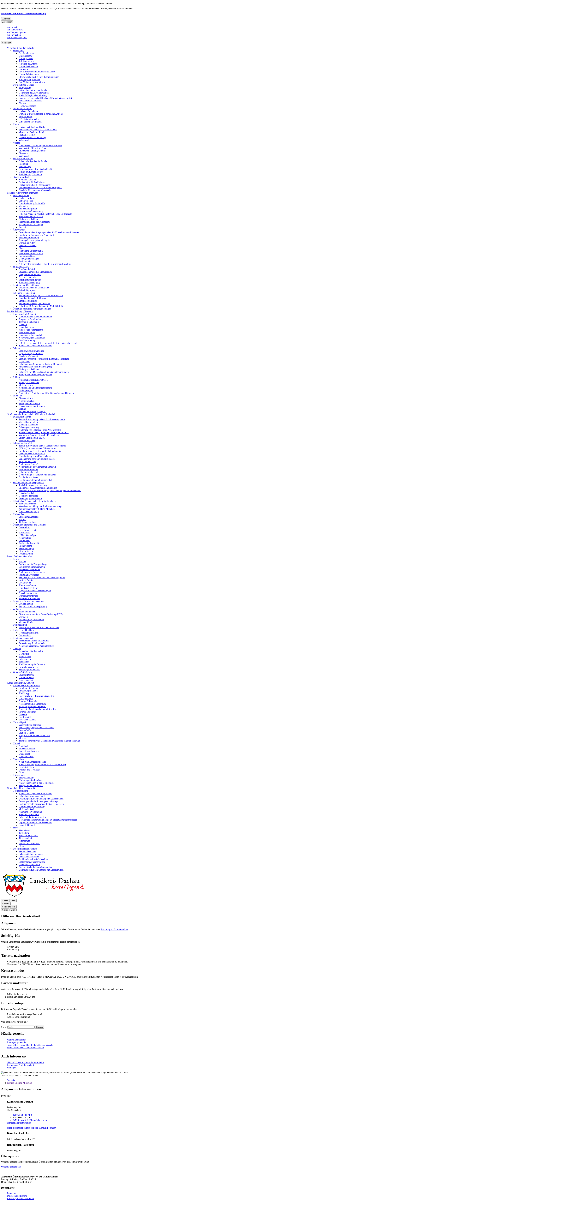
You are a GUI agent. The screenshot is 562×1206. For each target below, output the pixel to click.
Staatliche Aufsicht (21, 177)
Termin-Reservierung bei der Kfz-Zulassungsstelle (42, 419)
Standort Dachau (26, 675)
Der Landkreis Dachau (23, 85)
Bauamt (22, 561)
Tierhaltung (24, 833)
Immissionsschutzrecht (29, 751)
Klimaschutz (18, 775)
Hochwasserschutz (27, 106)
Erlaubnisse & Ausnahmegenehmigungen (38, 488)
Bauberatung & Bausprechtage (33, 564)
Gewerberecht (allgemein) (31, 651)
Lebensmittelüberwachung (25, 848)
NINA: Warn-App (27, 535)
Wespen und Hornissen (29, 769)
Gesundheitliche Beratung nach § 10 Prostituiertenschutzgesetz (48, 819)
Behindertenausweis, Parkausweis (34, 303)
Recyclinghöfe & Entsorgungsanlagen (36, 696)
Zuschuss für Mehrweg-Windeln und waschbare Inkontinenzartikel (49, 740)
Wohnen (17, 609)
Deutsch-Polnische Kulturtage (32, 137)
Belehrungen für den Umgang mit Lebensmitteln (41, 798)
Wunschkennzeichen (28, 422)
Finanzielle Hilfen (21, 195)
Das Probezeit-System (29, 477)
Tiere (15, 827)
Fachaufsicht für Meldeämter (32, 182)
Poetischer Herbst (27, 135)
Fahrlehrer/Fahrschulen (29, 472)
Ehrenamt (23, 153)
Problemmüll (25, 717)
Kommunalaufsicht (27, 179)
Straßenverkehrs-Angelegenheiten (28, 482)
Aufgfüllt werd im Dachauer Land (34, 735)
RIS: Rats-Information (29, 119)
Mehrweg (23, 738)
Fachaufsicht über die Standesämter (35, 185)
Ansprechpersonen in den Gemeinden (36, 783)
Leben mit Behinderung (24, 293)
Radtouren (23, 164)
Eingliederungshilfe (28, 208)
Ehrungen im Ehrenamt (29, 403)
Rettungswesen (26, 553)
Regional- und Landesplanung (33, 606)
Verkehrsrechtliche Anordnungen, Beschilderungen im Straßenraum (50, 490)
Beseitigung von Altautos (30, 498)
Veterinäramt (24, 830)
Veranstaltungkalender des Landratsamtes (38, 129)
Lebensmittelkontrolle (29, 856)
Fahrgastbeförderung (28, 469)
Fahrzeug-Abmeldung (29, 427)
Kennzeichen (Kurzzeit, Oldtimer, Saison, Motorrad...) (44, 432)
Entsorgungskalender (28, 690)
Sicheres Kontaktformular (19, 1123)
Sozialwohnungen (27, 611)
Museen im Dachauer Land (31, 132)
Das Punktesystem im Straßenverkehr (36, 480)
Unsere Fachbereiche (28, 66)
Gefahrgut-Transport (28, 495)
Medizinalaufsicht (27, 809)
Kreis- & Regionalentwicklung (33, 95)
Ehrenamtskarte (26, 398)
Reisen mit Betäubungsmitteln (32, 817)
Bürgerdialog (25, 87)
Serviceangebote (26, 680)
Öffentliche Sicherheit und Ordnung (29, 524)
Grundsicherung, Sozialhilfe (32, 203)
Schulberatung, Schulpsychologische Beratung (40, 364)
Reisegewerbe (25, 659)
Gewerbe (17, 648)
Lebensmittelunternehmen (31, 854)
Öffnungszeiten (26, 58)
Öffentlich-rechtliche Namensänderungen (32, 308)
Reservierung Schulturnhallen (32, 643)
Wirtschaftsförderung (22, 672)
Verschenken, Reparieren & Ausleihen (36, 727)
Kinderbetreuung (26, 327)
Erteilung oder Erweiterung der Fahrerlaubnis (40, 451)
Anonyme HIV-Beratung (30, 812)
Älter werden (19, 229)
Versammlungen (26, 548)
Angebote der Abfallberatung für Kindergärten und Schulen (46, 393)
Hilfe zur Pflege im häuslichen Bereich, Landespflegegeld (45, 214)
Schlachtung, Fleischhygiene (32, 862)
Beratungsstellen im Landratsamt (34, 287)
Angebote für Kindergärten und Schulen (37, 709)
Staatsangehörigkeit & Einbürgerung (35, 272)
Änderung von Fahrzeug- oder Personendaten (40, 430)
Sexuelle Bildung (27, 825)
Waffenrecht (24, 540)
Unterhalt (23, 324)
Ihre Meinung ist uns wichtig (32, 82)
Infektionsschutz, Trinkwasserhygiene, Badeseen (41, 804)
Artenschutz (24, 841)
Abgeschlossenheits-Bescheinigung (35, 590)
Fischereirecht (25, 546)
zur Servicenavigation (17, 37)
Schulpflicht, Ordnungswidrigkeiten (35, 374)
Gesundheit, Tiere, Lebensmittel (21, 788)
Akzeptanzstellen (27, 401)
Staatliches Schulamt (28, 356)
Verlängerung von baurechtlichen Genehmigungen (42, 577)
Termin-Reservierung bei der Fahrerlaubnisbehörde (42, 445)
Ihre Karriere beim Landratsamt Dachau (37, 71)
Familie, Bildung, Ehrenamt (20, 311)
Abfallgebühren (26, 698)
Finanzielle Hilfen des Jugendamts (34, 222)
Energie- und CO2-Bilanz (31, 785)
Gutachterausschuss (28, 593)
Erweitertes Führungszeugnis (32, 150)
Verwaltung (18, 50)
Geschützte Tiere (26, 767)
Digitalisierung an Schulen (31, 353)
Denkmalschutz (20, 625)
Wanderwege (25, 166)
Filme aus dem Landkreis (30, 100)
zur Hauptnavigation (16, 32)
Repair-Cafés (25, 730)
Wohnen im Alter (27, 243)
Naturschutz (18, 759)
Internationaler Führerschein (32, 453)
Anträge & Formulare (29, 701)
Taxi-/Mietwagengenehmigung (33, 485)
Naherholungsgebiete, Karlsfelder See (36, 169)
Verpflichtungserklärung (30, 279)
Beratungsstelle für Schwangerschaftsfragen (39, 801)
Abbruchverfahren (27, 585)
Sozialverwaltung (27, 198)
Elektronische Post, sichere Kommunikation (39, 77)
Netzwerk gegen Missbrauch (32, 337)
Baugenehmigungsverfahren (32, 567)
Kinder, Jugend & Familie (25, 314)
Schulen (16, 348)
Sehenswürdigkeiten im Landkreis (34, 161)
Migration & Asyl (21, 266)
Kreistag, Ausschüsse (28, 111)
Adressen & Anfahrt (28, 63)
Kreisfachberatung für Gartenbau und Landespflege (42, 764)
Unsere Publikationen (29, 74)
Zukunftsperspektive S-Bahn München (37, 509)
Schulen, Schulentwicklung (31, 351)
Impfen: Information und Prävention (35, 822)
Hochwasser (24, 532)
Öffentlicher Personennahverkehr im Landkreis (34, 501)
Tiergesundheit (25, 838)
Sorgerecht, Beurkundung (31, 319)
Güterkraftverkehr (27, 493)
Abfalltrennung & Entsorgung (32, 704)
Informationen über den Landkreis (34, 90)
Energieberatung (26, 777)
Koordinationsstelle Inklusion (32, 298)
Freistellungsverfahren (29, 575)
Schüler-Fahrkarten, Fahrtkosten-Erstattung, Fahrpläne (44, 359)
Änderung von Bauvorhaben (32, 572)
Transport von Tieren (28, 835)
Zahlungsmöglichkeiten (29, 79)
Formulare (23, 69)
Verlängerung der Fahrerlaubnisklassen (37, 459)
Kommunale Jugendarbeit (30, 335)
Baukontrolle (25, 582)
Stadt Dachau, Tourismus (30, 174)
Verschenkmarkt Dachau (30, 725)
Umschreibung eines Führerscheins (35, 456)
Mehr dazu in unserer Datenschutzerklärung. (23, 13)
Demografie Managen (29, 258)
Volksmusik (24, 140)
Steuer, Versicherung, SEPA (32, 438)
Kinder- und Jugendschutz (31, 330)
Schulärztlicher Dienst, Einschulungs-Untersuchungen (44, 372)
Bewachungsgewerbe (29, 667)
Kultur (16, 124)
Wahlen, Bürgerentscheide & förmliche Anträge (41, 114)
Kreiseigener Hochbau (23, 630)
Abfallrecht (24, 746)
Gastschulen (24, 361)
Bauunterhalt (25, 635)
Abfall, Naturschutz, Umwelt (20, 683)
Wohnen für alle (26, 622)
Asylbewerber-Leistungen (31, 224)
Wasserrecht (24, 754)
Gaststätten (24, 654)
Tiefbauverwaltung (27, 522)
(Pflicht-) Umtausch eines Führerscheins (37, 448)
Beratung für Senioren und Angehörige (37, 235)
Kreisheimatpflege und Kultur (32, 127)
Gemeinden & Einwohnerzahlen (34, 92)
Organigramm (25, 56)
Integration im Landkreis (30, 274)
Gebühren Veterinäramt (29, 864)
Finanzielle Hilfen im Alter (31, 216)
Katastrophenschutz (28, 530)
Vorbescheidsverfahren (29, 569)
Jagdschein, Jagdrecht (29, 543)
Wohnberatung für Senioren (31, 619)
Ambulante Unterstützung (31, 251)
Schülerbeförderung (28, 503)
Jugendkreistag (25, 116)
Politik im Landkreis (22, 108)
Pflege (22, 248)
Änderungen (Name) (28, 464)
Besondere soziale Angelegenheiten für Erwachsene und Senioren (49, 232)
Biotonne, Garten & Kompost (32, 706)
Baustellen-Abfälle (27, 719)
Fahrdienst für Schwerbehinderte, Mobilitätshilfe (41, 306)
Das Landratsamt (26, 53)
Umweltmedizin (26, 756)
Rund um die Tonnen (28, 688)
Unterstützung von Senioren (32, 406)
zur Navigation (14, 35)
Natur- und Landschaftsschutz (32, 762)
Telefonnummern (27, 61)
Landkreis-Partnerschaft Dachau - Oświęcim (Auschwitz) (45, 98)
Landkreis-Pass (26, 200)
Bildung (16, 377)
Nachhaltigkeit (19, 722)
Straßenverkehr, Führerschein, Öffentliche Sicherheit (31, 414)
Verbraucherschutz (27, 851)
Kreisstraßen (18, 514)
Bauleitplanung (26, 603)
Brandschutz (24, 527)
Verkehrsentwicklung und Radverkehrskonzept (40, 506)
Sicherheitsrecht (26, 551)
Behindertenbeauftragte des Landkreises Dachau (41, 295)
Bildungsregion (26, 390)
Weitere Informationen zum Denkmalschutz (39, 627)
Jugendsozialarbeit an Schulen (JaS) (35, 366)
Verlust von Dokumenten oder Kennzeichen (39, 435)
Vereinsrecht (24, 156)
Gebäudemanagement (23, 638)
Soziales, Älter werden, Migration (22, 193)
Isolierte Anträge (26, 580)
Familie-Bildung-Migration (19, 1083)
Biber (21, 772)
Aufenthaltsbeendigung (29, 282)
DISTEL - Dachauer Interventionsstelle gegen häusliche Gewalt (48, 343)
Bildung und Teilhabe (29, 219)
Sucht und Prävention (29, 814)
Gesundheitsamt (20, 791)
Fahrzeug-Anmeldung (29, 424)
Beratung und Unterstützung (26, 285)
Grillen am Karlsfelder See (31, 171)
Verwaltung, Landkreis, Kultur (21, 48)
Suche (4, 1027)
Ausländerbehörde (27, 269)
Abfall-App (24, 693)
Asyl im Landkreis (27, 277)
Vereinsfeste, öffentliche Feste (32, 148)
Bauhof (22, 519)
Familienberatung (27, 340)
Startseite (11, 1080)
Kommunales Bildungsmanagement (35, 387)
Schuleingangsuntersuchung (32, 796)
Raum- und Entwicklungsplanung (28, 601)
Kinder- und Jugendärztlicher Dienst (35, 345)
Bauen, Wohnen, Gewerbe (19, 556)
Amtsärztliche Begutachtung (32, 806)
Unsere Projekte (26, 677)
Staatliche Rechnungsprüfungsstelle (35, 190)
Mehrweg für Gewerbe (29, 669)
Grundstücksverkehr (28, 588)
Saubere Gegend (26, 733)
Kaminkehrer (25, 538)
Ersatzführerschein (27, 461)
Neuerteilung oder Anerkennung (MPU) (37, 467)
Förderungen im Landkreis (31, 780)
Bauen (16, 559)
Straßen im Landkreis (28, 517)
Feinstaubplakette (27, 440)
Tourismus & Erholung (23, 158)
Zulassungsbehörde (22, 416)
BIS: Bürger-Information (30, 121)
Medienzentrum (26, 385)
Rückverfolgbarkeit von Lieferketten (35, 867)
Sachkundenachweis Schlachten (33, 859)
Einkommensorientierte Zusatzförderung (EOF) (40, 614)
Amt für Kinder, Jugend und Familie (35, 316)
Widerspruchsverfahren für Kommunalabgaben (40, 187)
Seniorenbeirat (25, 261)
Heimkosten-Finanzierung (31, 211)
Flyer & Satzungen (27, 711)
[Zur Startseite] (42, 897)
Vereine (16, 143)
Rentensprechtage (27, 256)
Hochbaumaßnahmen (28, 632)
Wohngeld (23, 206)
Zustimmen (7, 22)
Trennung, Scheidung (29, 322)
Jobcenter (23, 227)
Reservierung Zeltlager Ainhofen (34, 640)
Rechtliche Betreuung (29, 237)
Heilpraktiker (25, 656)
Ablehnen (6, 19)
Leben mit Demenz (27, 245)
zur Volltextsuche (15, 29)
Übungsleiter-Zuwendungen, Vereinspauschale (40, 145)
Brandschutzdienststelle (29, 598)
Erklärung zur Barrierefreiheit (114, 929)
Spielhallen (24, 661)
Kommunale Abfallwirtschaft (26, 685)
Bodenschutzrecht (27, 748)
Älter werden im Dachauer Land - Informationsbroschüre (45, 264)
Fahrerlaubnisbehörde (23, 443)
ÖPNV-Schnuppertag (29, 511)
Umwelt (16, 743)
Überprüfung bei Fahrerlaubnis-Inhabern (37, 474)
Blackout (23, 103)
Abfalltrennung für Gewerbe (32, 664)
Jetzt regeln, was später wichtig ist (34, 240)
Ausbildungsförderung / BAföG (33, 380)
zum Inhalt (12, 27)
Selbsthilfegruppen (27, 290)
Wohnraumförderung (28, 596)
